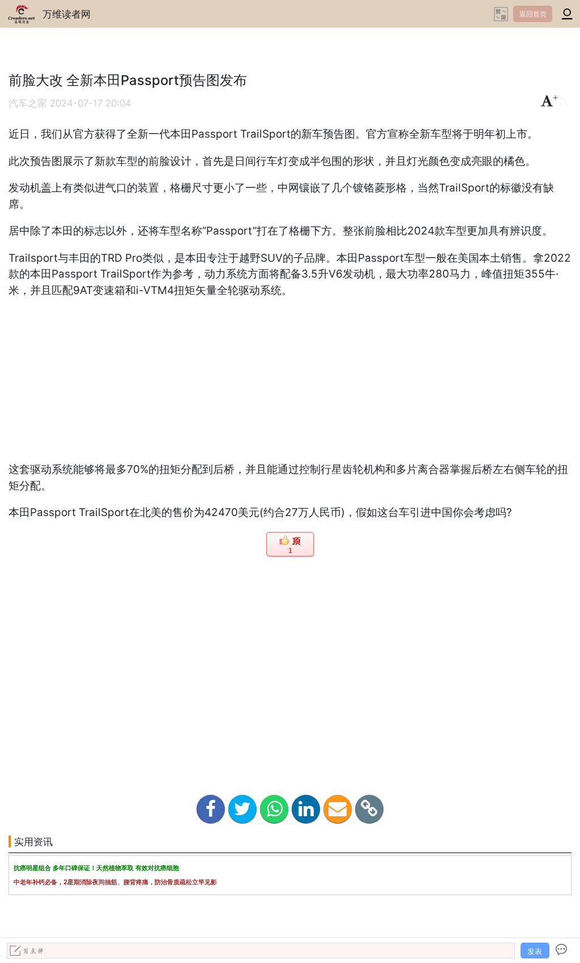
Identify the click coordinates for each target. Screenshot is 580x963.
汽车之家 (27, 103)
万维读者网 (66, 14)
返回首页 (533, 14)
